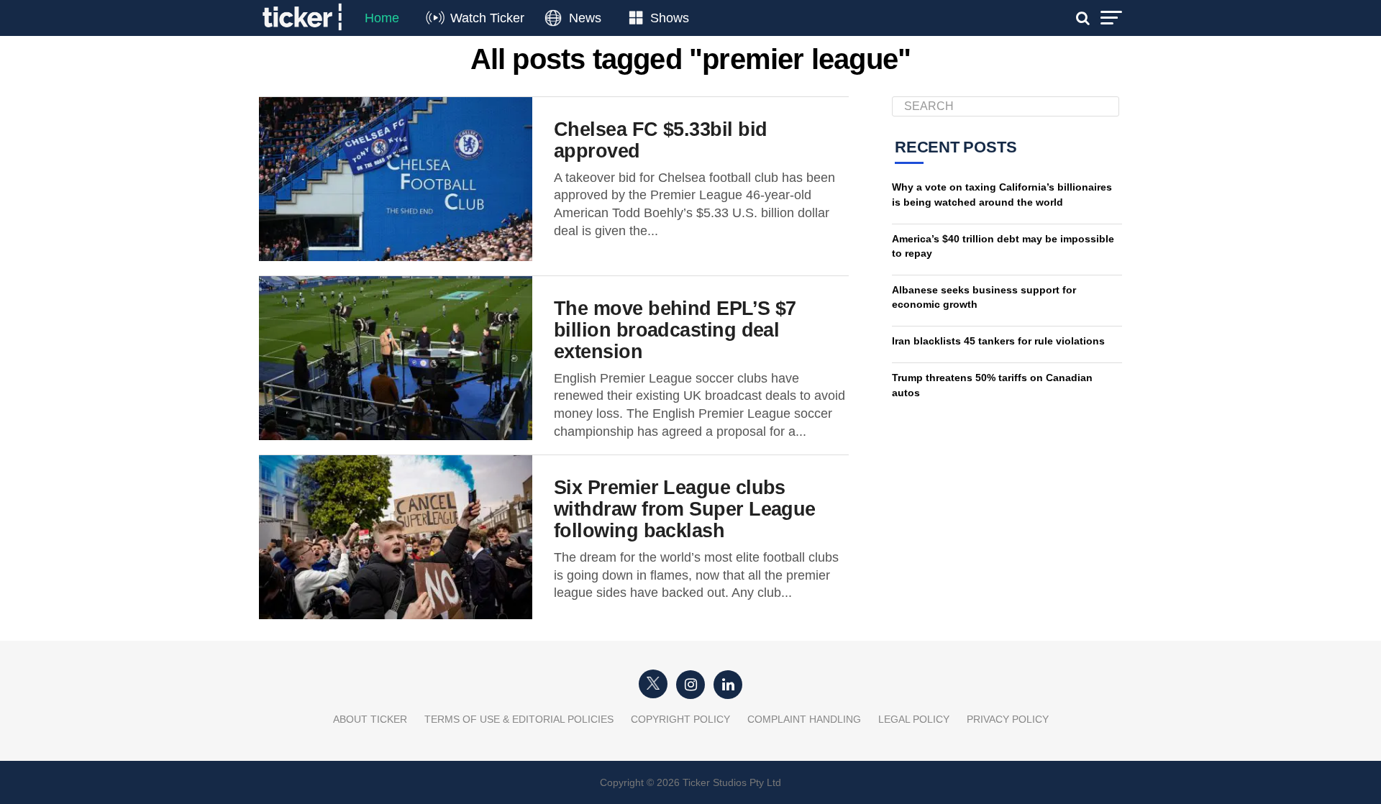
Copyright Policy (680, 719)
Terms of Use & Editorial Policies (519, 719)
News (585, 18)
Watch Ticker (487, 18)
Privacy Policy (1008, 719)
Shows (669, 18)
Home (382, 18)
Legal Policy (913, 719)
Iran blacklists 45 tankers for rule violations (998, 341)
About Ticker (370, 719)
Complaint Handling (804, 719)
